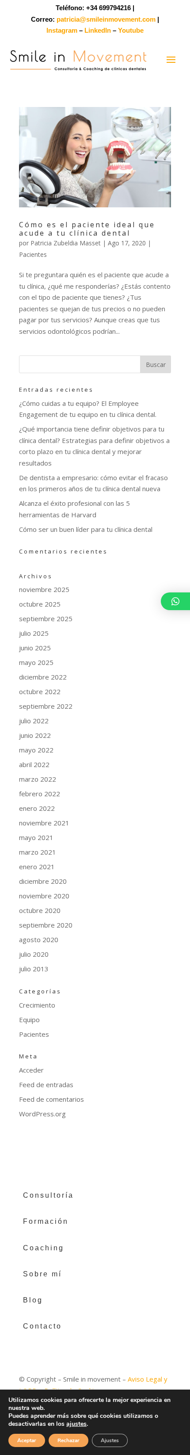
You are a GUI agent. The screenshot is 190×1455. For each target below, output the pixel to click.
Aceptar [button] (26, 1440)
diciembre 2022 (43, 676)
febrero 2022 (39, 793)
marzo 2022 (37, 779)
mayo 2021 (36, 837)
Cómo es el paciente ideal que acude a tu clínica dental (87, 229)
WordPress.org (42, 1113)
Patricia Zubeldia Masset (65, 243)
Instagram (61, 30)
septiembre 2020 (45, 924)
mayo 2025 (36, 662)
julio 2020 (34, 954)
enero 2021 (37, 866)
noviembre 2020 (44, 895)
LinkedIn (97, 30)
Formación (45, 1221)
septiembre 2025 (45, 618)
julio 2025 (34, 633)
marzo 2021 (37, 852)
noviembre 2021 (44, 822)
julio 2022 (34, 720)
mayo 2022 (36, 749)
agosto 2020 (38, 939)
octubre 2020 (40, 910)
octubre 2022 (40, 691)
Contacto (42, 1326)
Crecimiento (37, 1005)
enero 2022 (37, 808)
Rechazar (68, 1440)
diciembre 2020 (43, 881)
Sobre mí (42, 1274)
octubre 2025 (40, 604)
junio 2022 (35, 735)
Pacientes (33, 254)
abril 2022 (34, 764)
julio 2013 (34, 968)
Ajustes (110, 1440)
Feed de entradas (46, 1084)
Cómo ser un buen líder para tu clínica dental (85, 529)
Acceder (31, 1069)
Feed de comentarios (51, 1099)
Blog (33, 1300)
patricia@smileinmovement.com (106, 19)
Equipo (29, 1019)
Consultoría (48, 1195)
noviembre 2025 (44, 589)
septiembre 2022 (45, 706)
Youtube (131, 30)
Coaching (43, 1248)
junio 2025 (35, 647)
